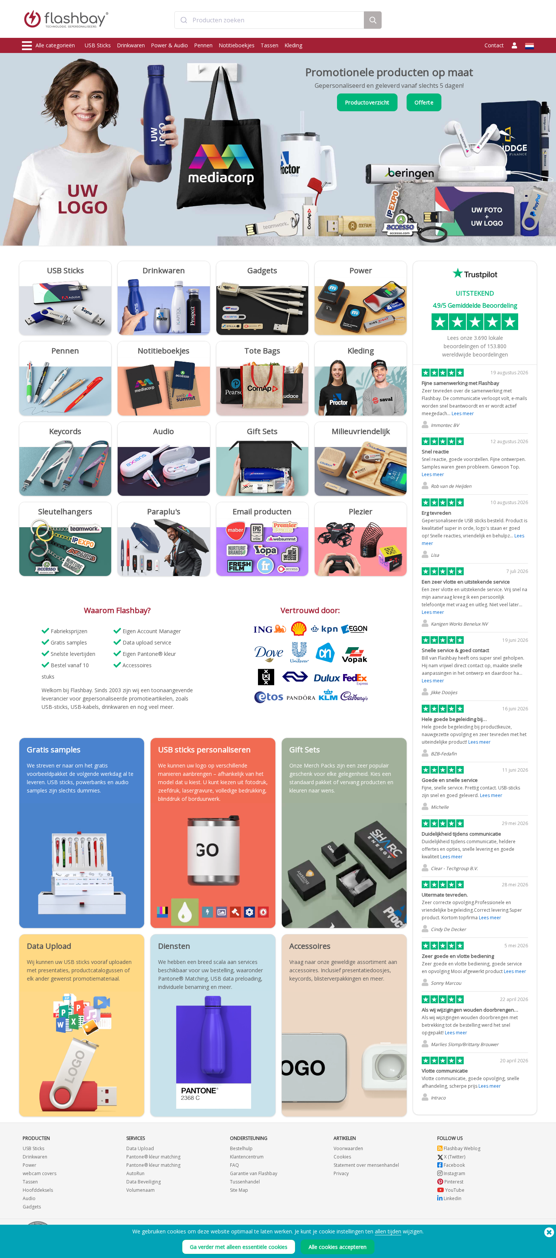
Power (29, 1165)
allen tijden (388, 1231)
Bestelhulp (241, 1148)
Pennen (203, 45)
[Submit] (184, 20)
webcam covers (39, 1173)
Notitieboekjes (237, 45)
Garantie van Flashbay (253, 1173)
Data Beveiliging (143, 1182)
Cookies (342, 1157)
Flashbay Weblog (461, 1148)
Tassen (269, 45)
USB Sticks (98, 45)
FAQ (234, 1165)
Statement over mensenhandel (366, 1165)
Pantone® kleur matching (153, 1157)
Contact (494, 45)
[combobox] (269, 20)
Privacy (341, 1173)
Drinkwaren (131, 45)
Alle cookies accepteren (338, 1246)
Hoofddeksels (38, 1190)
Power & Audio (169, 45)
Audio (29, 1198)
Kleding (293, 45)
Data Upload (140, 1148)
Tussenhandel (245, 1182)
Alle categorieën (55, 45)
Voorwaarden (348, 1148)
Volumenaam (140, 1190)
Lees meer (463, 413)
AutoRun (135, 1173)
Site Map (239, 1190)
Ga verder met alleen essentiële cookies (238, 1246)
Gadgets (32, 1207)
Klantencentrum (247, 1157)
